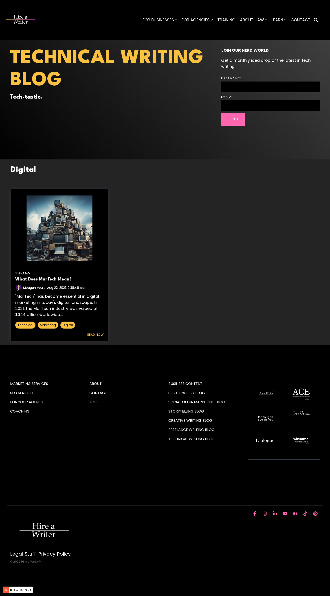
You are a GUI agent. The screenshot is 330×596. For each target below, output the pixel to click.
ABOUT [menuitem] (95, 383)
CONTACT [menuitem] (98, 392)
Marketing (48, 325)
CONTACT (300, 20)
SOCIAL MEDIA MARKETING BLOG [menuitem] (196, 402)
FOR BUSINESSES (158, 20)
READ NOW (95, 334)
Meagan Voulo (34, 287)
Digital (68, 325)
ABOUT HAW (252, 20)
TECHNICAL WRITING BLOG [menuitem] (191, 438)
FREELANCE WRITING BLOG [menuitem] (191, 429)
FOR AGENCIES (196, 20)
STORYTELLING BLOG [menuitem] (186, 411)
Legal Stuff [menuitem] (23, 554)
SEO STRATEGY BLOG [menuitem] (186, 392)
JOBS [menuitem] (94, 402)
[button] (255, 513)
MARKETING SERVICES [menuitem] (29, 383)
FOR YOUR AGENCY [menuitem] (27, 402)
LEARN (277, 20)
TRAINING (226, 20)
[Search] (316, 20)
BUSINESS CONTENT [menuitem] (185, 383)
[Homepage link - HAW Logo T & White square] (43, 547)
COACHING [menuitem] (20, 411)
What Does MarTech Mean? (43, 279)
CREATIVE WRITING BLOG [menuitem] (190, 420)
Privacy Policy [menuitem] (54, 554)
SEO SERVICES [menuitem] (22, 392)
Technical (25, 325)
